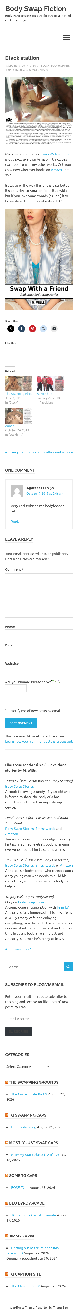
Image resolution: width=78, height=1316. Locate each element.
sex (28, 70)
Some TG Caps (23, 1175)
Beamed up (44, 393)
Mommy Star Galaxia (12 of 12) (35, 1154)
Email (10, 645)
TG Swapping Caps (27, 1115)
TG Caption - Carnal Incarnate (33, 1215)
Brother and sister (56, 452)
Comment (14, 569)
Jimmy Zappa (21, 1236)
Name (10, 626)
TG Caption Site (25, 1274)
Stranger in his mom (23, 452)
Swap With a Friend (55, 154)
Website (12, 663)
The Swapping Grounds (33, 1082)
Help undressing (23, 1127)
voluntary (40, 70)
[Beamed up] (50, 383)
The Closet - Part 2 (25, 1286)
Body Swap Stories (19, 786)
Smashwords (45, 828)
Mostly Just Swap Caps (33, 1142)
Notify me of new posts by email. (36, 710)
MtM (21, 70)
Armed (9, 426)
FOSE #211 (20, 1187)
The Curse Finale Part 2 (29, 1094)
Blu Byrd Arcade (27, 1203)
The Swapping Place (18, 393)
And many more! (18, 949)
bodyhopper (60, 65)
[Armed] (18, 416)
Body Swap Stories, (20, 865)
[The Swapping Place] (18, 383)
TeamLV (63, 907)
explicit (11, 70)
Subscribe (18, 1032)
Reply (15, 521)
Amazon (58, 169)
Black (45, 65)
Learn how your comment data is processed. (39, 741)
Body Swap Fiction (35, 9)
